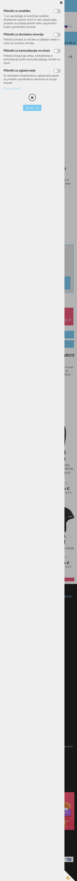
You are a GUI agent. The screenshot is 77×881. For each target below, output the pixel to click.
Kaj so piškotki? (12, 88)
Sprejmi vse (32, 107)
